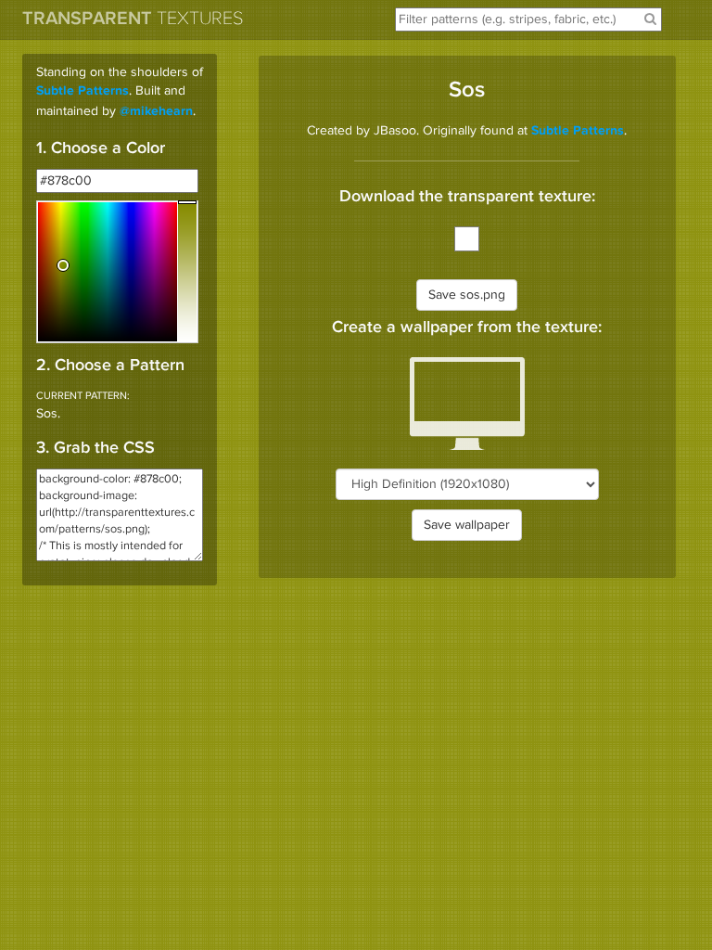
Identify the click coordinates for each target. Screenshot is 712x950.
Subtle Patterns (82, 91)
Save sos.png (466, 294)
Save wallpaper (467, 525)
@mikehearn (156, 112)
